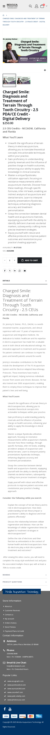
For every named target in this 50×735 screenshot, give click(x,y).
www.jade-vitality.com (16, 696)
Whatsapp (20, 271)
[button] (45, 70)
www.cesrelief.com (15, 692)
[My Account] (36, 6)
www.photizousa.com (16, 700)
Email (25, 271)
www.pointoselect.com (16, 685)
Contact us (9, 614)
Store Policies (10, 627)
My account (9, 619)
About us (8, 606)
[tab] (25, 280)
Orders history (11, 623)
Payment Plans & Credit (14, 631)
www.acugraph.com (15, 681)
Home (4, 15)
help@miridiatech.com (16, 666)
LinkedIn (15, 271)
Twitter (10, 271)
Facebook (5, 271)
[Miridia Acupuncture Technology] (12, 6)
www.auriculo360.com (16, 688)
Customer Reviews (12, 610)
